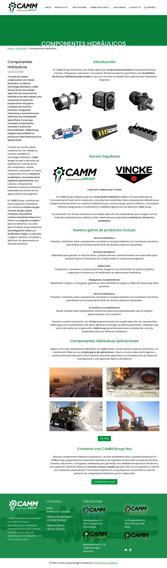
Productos (21, 48)
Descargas (120, 7)
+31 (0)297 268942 (56, 520)
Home (11, 48)
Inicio (48, 7)
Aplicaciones (79, 7)
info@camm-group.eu (58, 511)
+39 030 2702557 (56, 528)
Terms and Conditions (106, 563)
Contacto (135, 7)
